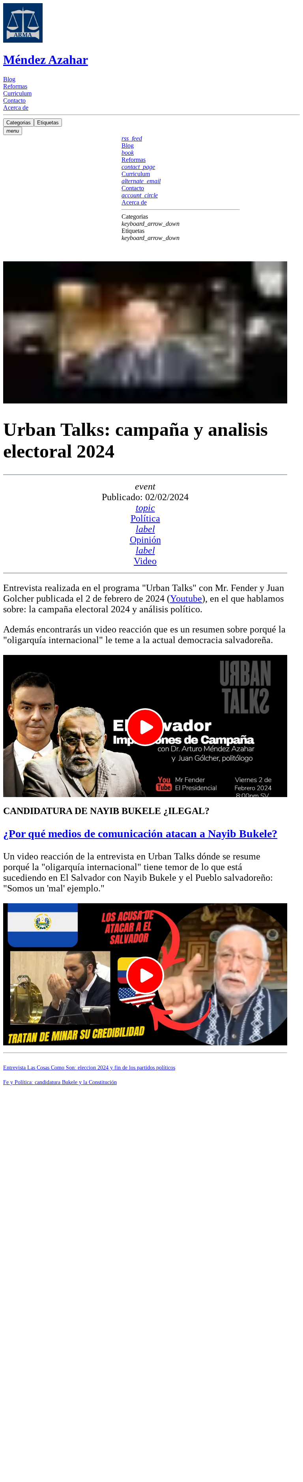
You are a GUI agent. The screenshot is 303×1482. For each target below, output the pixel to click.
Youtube (186, 598)
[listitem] (151, 79)
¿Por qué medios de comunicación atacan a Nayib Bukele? (140, 833)
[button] (181, 220)
